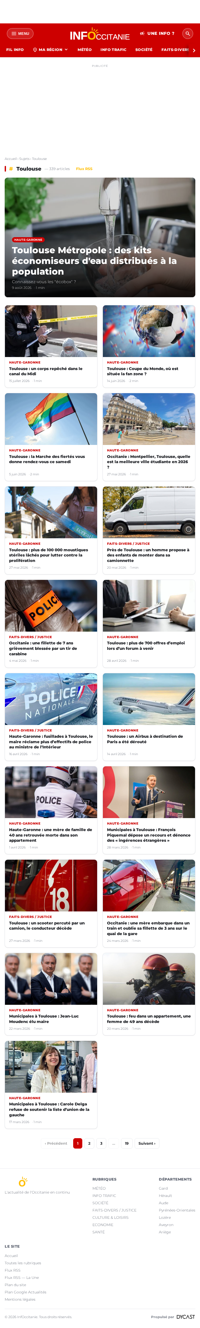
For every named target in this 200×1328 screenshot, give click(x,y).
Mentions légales (20, 1299)
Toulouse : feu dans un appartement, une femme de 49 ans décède (149, 1019)
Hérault (165, 1195)
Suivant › (147, 1143)
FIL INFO (15, 49)
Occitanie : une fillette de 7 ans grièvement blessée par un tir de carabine (43, 648)
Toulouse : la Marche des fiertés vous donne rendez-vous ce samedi (47, 459)
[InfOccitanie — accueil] (100, 33)
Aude (163, 1203)
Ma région (51, 50)
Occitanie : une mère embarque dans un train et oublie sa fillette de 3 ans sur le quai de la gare (148, 928)
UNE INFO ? (157, 33)
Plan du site (15, 1284)
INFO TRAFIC (114, 49)
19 (127, 1143)
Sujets (24, 159)
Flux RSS (84, 168)
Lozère (165, 1217)
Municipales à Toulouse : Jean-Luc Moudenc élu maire (44, 1019)
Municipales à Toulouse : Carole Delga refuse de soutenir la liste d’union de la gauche (49, 1109)
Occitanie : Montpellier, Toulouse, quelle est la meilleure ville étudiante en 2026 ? (148, 462)
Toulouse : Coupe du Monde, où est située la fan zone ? (142, 371)
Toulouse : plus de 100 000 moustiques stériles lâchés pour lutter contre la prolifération (48, 555)
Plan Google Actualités (25, 1292)
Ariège (165, 1232)
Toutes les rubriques (23, 1263)
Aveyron (166, 1224)
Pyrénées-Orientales (177, 1210)
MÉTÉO (85, 49)
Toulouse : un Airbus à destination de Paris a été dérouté (145, 739)
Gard (163, 1188)
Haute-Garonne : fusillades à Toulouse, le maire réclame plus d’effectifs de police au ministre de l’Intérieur (51, 741)
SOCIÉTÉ (144, 49)
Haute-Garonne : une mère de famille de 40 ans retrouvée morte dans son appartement (50, 835)
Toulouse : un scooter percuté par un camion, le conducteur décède (47, 926)
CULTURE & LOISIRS (110, 1217)
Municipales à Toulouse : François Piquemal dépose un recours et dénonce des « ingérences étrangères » (149, 835)
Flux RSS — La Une (22, 1277)
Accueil (11, 159)
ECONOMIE (102, 1224)
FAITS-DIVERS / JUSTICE (114, 1210)
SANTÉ (98, 1232)
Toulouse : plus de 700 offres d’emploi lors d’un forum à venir (146, 645)
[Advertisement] (100, 106)
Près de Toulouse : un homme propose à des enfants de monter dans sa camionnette (148, 555)
